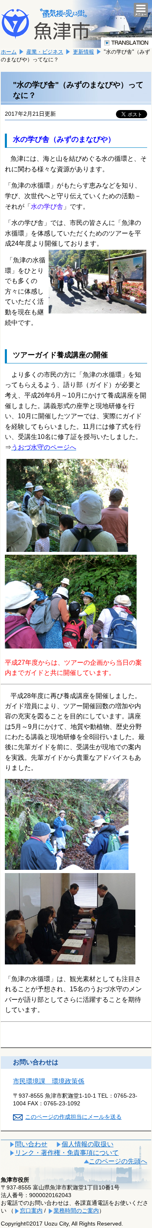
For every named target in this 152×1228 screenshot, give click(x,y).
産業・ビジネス (44, 52)
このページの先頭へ (118, 1161)
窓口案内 (31, 1210)
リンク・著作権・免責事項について (67, 1152)
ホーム (9, 52)
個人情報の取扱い (87, 1144)
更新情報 (83, 52)
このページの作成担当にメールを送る (73, 1116)
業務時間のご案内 (76, 1210)
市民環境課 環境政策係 (48, 1081)
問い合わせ (31, 1144)
